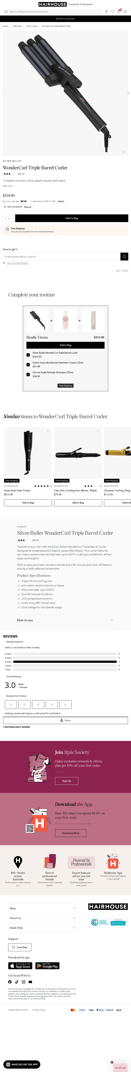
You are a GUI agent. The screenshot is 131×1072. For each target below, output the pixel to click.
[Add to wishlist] (123, 152)
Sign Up (66, 780)
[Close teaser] (112, 1062)
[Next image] (128, 93)
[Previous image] (2, 93)
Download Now (70, 833)
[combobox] (8, 218)
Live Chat (22, 947)
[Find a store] (106, 12)
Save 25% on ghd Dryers (65, 19)
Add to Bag (72, 218)
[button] (21, 1064)
